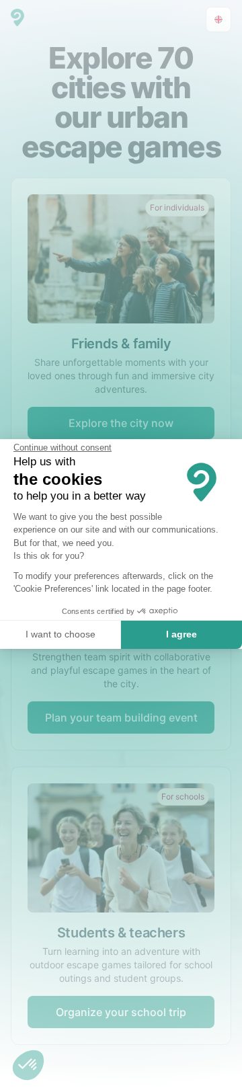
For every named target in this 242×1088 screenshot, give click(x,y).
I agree (181, 634)
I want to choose (60, 634)
